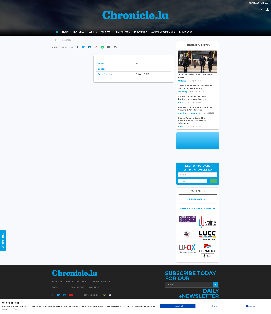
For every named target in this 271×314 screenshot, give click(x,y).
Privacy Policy (101, 281)
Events (92, 32)
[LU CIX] (187, 248)
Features (78, 32)
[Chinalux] (207, 251)
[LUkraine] (207, 222)
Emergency (185, 32)
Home (56, 40)
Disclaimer (81, 281)
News (65, 32)
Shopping (182, 92)
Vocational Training (187, 113)
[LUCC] (207, 235)
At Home (182, 81)
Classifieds (66, 40)
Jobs (55, 287)
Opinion (106, 32)
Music (180, 102)
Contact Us (77, 287)
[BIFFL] (187, 219)
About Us (94, 287)
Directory (140, 32)
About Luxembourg (163, 32)
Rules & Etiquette (62, 281)
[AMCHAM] (187, 235)
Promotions (122, 32)
